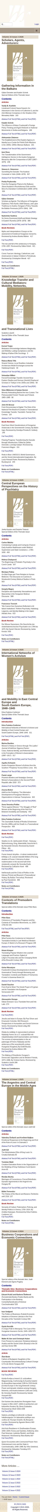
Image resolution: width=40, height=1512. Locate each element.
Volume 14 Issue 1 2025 (12, 1079)
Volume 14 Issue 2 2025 (12, 897)
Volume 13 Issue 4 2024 (12, 1231)
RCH (19, 1504)
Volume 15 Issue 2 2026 (12, 37)
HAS (24, 1504)
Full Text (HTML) (8, 268)
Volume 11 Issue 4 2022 (11, 1490)
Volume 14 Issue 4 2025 (12, 480)
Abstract (5, 119)
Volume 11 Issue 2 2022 (11, 1483)
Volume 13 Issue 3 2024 (11, 1471)
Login (37, 24)
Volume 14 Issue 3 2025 (12, 650)
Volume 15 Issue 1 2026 (12, 276)
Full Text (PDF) (7, 240)
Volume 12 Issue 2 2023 (11, 1475)
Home (15, 1497)
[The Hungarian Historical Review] (20, 16)
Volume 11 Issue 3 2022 (11, 1486)
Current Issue (24, 1497)
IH (15, 1504)
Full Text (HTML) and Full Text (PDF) (22, 119)
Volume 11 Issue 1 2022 (11, 1479)
